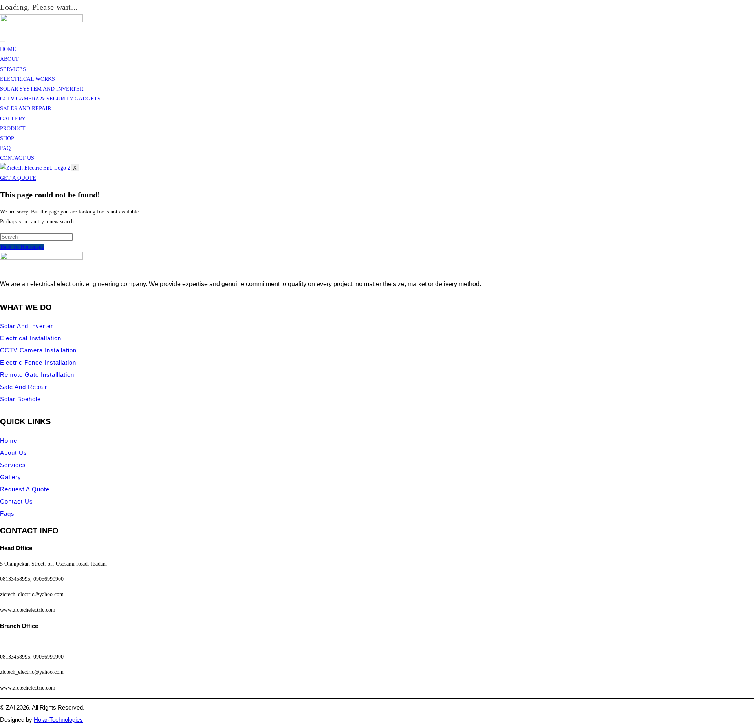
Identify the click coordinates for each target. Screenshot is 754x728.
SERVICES (13, 69)
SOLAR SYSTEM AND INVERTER (41, 89)
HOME (8, 49)
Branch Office (19, 625)
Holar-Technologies (58, 719)
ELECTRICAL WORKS (27, 79)
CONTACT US (17, 158)
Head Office (16, 548)
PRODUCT (13, 128)
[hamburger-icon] (2, 41)
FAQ (5, 148)
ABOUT (9, 59)
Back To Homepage (22, 247)
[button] (377, 548)
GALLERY (13, 119)
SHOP (7, 138)
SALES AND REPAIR (25, 108)
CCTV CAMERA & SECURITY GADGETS (50, 99)
